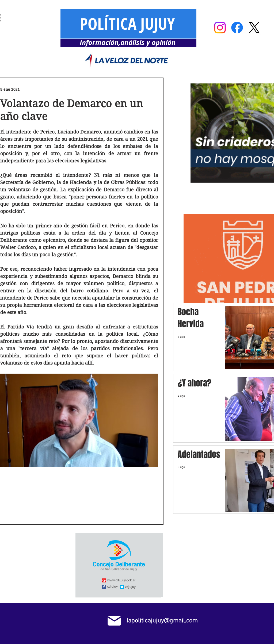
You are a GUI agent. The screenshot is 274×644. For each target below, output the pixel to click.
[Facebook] (237, 27)
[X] (254, 27)
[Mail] (114, 621)
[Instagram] (220, 27)
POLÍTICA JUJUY (127, 23)
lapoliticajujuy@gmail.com (162, 620)
